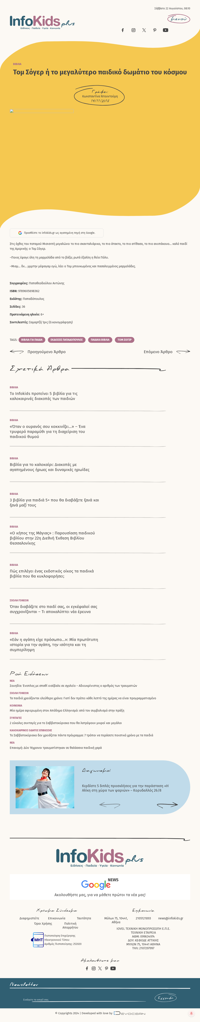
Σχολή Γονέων (19, 600)
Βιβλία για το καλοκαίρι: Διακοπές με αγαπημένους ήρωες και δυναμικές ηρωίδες (49, 467)
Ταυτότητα (84, 918)
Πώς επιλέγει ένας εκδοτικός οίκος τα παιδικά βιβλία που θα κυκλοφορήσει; (52, 574)
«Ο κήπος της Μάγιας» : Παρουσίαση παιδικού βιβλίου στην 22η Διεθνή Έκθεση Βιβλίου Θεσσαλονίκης (52, 538)
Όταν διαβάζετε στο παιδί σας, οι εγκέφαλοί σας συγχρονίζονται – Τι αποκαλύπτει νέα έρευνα (53, 609)
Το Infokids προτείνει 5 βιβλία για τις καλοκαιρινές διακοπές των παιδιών (44, 396)
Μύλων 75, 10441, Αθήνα (116, 920)
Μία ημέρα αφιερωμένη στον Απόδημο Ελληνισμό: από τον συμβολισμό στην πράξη (67, 710)
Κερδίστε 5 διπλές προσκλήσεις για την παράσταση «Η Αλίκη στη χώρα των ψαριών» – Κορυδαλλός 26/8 (125, 788)
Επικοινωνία (56, 918)
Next (167, 805)
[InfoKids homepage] (42, 22)
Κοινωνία (16, 705)
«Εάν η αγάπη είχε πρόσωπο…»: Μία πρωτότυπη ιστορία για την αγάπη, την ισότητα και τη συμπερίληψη (54, 644)
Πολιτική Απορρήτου (70, 925)
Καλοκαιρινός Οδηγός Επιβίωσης (31, 730)
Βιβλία (17, 64)
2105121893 (143, 918)
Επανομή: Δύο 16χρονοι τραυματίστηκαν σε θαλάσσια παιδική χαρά (56, 748)
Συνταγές (16, 718)
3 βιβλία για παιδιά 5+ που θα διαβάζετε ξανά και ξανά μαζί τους (54, 503)
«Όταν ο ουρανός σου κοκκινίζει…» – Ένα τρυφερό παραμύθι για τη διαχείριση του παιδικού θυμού (47, 431)
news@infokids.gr (170, 918)
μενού (179, 18)
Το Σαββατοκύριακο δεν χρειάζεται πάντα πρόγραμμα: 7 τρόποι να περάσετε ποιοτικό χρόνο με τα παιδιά (81, 735)
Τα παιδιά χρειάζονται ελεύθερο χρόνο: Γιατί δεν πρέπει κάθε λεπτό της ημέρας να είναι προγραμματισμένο (83, 698)
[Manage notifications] (191, 1013)
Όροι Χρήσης (43, 923)
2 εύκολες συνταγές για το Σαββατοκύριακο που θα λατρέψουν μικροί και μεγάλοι (66, 723)
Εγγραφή (165, 998)
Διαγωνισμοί (96, 770)
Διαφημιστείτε (29, 918)
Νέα (12, 681)
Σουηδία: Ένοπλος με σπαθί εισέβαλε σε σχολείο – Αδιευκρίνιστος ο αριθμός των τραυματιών (73, 686)
